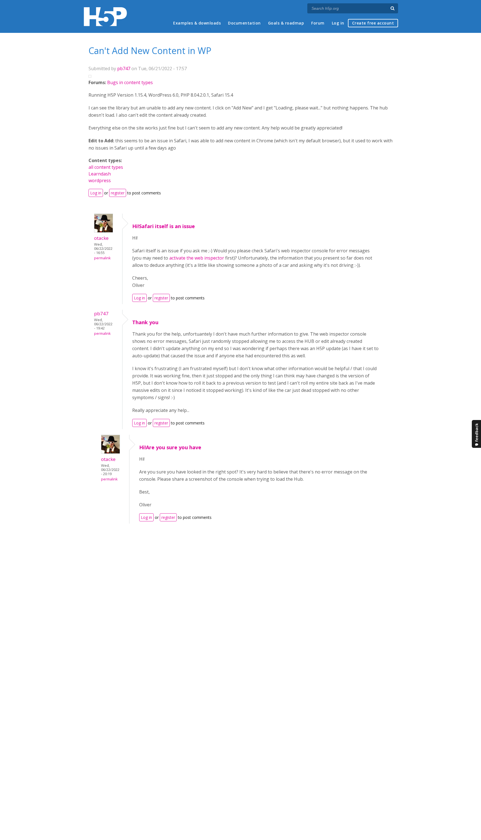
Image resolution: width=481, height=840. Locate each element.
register (117, 193)
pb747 (123, 68)
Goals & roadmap (286, 23)
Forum (318, 23)
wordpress (100, 180)
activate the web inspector (196, 258)
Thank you (145, 322)
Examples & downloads (197, 23)
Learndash (100, 174)
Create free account (373, 23)
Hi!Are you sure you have (170, 447)
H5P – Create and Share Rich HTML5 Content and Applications (105, 16)
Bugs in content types (130, 82)
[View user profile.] (103, 231)
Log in (338, 23)
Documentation (244, 23)
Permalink (102, 258)
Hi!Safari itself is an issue (163, 226)
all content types (106, 167)
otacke (101, 238)
